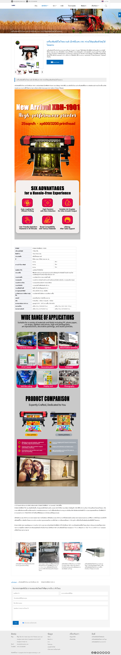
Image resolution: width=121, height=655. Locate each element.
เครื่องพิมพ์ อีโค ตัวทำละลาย (65, 35)
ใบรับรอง (50, 644)
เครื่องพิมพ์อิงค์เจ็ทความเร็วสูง (99, 639)
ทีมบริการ (50, 639)
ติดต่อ (13, 634)
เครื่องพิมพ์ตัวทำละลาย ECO (99, 642)
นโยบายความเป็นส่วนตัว (54, 649)
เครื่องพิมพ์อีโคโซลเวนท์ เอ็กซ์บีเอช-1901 (28, 582)
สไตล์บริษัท (72, 639)
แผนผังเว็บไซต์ (51, 647)
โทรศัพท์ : (13, 646)
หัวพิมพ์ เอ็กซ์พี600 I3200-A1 (48, 582)
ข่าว (54, 5)
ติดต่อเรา (83, 5)
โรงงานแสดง (72, 5)
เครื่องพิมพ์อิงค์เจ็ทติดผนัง (98, 636)
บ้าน (36, 5)
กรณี (61, 5)
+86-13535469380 (32, 1)
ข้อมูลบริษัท (73, 636)
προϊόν (44, 5)
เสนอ (15, 622)
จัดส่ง (49, 636)
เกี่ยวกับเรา (95, 5)
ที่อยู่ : (12, 636)
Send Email (55, 62)
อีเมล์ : (12, 644)
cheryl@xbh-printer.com (19, 1)
